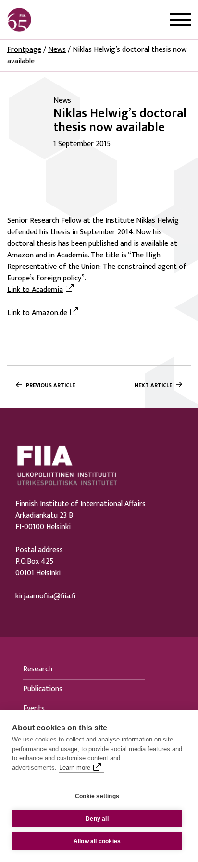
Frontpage (24, 49)
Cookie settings (97, 796)
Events (34, 708)
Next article (153, 385)
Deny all (97, 818)
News (57, 49)
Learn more (74, 767)
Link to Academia (41, 290)
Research (37, 669)
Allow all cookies (97, 841)
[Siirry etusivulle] (53, 20)
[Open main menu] (180, 20)
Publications (42, 688)
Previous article (50, 385)
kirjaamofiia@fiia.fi (45, 596)
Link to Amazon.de (44, 313)
